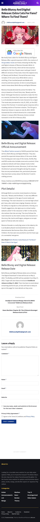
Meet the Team (15, 514)
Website (4, 397)
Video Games (31, 498)
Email (3, 388)
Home (3, 512)
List (2, 498)
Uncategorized (32, 495)
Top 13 (29, 492)
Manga (3, 501)
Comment (5, 354)
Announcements (7, 495)
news (16, 495)
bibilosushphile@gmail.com (15, 22)
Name (4, 379)
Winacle (33, 517)
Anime (3, 492)
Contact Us (18, 512)
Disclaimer (26, 512)
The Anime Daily (9, 517)
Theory (16, 501)
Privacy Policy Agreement (10, 413)
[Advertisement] (20, 437)
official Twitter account (12, 151)
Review (16, 498)
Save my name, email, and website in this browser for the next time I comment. (20, 407)
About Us (10, 512)
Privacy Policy (30, 416)
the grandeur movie (7, 63)
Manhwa (17, 492)
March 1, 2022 (31, 22)
